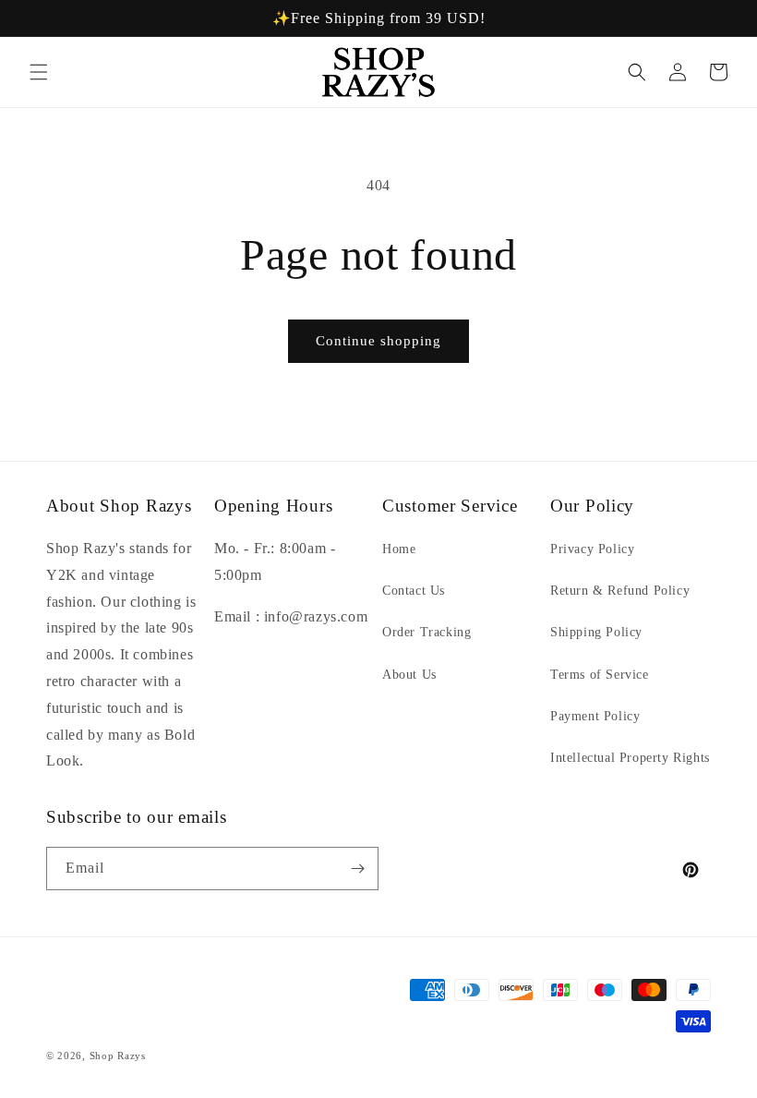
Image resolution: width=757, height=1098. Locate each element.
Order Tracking (426, 632)
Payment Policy (595, 716)
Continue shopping (378, 340)
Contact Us (413, 590)
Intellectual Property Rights (630, 758)
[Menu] (38, 72)
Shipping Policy (596, 632)
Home (398, 549)
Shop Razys (118, 1055)
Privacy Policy (592, 549)
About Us (409, 675)
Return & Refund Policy (620, 590)
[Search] (637, 72)
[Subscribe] (357, 868)
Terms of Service (599, 675)
